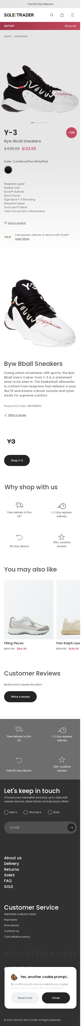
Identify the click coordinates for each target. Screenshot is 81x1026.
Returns (11, 869)
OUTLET (9, 26)
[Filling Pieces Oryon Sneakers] (29, 609)
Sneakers (21, 36)
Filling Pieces (14, 643)
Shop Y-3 (17, 460)
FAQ (8, 880)
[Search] (52, 15)
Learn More (22, 239)
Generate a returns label (20, 914)
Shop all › (71, 26)
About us (13, 858)
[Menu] (72, 15)
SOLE (8, 886)
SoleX (9, 875)
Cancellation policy (17, 936)
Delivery (11, 863)
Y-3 (10, 132)
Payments (10, 920)
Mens (8, 36)
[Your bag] (62, 15)
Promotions (11, 925)
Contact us (11, 931)
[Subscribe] (71, 827)
